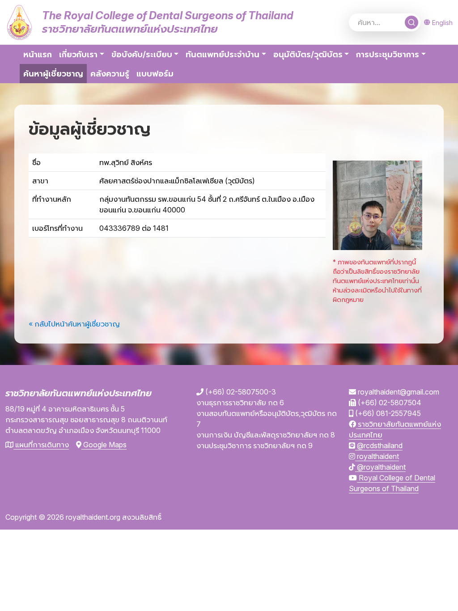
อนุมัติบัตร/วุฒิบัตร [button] (308, 54)
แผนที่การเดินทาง (41, 444)
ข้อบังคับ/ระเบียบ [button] (141, 54)
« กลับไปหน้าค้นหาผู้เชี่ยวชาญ (74, 323)
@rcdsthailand (379, 445)
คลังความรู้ (109, 73)
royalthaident (377, 456)
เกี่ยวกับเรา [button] (78, 54)
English (442, 22)
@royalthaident (380, 466)
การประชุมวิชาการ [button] (387, 54)
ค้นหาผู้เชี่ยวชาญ (55, 73)
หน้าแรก (37, 54)
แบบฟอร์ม (155, 73)
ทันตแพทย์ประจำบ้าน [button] (222, 54)
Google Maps (104, 444)
